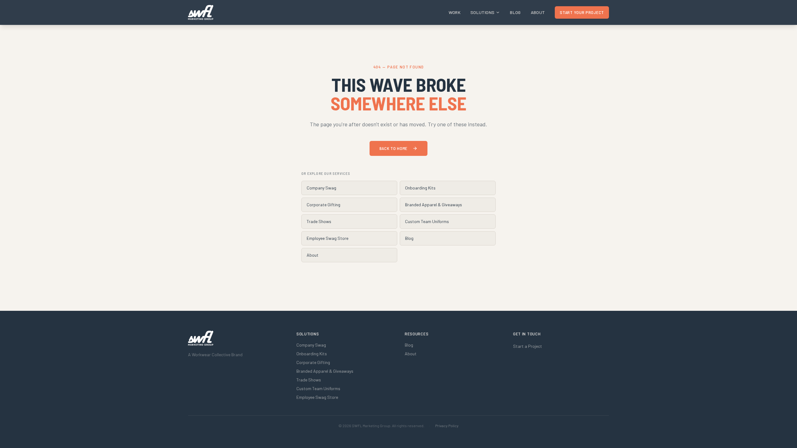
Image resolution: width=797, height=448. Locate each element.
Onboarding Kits (420, 187)
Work (454, 12)
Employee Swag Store (327, 238)
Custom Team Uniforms (427, 221)
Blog (515, 12)
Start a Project (527, 346)
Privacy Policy (447, 425)
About (538, 12)
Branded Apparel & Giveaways (433, 204)
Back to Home (394, 148)
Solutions (482, 12)
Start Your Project (582, 12)
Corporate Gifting (323, 204)
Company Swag (321, 187)
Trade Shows (319, 221)
